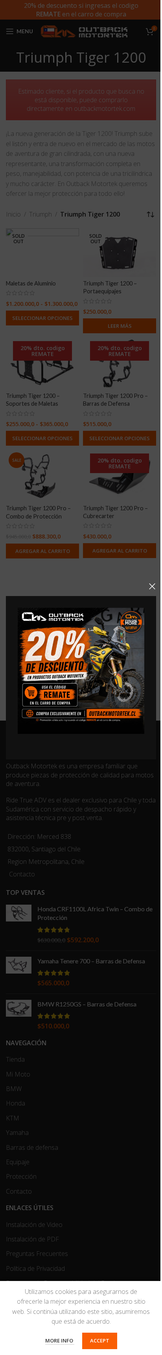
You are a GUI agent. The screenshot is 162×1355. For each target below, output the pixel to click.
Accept (99, 1340)
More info (59, 1340)
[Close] (152, 586)
